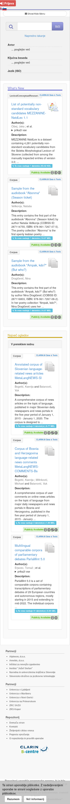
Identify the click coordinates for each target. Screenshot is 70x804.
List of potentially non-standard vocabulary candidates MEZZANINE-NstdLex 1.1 (28, 111)
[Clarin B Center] (35, 749)
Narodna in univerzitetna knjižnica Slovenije (32, 672)
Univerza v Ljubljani (19, 689)
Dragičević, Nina (21, 278)
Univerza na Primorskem (22, 701)
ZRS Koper (15, 709)
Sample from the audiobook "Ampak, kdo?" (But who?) (28, 265)
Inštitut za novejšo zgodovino (24, 664)
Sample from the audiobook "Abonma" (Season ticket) (25, 193)
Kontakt (13, 726)
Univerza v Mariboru (20, 693)
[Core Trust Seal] (35, 764)
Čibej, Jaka (17, 126)
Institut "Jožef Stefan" (21, 668)
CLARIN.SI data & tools (50, 95)
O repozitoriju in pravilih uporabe (26, 738)
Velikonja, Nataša (21, 206)
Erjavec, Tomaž (24, 568)
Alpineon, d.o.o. (17, 656)
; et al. (21, 128)
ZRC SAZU (15, 705)
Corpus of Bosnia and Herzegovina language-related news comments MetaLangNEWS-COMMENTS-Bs (27, 459)
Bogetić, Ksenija (24, 386)
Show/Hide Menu (36, 13)
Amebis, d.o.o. (16, 660)
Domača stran (16, 722)
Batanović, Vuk (38, 483)
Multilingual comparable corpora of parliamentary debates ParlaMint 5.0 (30, 552)
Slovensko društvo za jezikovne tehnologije (32, 676)
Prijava (9, 3)
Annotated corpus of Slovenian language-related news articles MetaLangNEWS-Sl (29, 371)
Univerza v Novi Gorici (21, 697)
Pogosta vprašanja (19, 734)
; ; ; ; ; (32, 128)
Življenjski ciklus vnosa (21, 730)
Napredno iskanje (35, 36)
